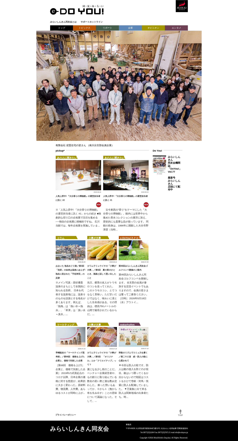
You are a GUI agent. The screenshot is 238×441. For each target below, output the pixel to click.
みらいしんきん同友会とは (63, 22)
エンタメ (176, 28)
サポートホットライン (92, 22)
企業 (130, 28)
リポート (107, 28)
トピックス (84, 28)
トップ (61, 28)
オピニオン (153, 28)
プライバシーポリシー (65, 415)
